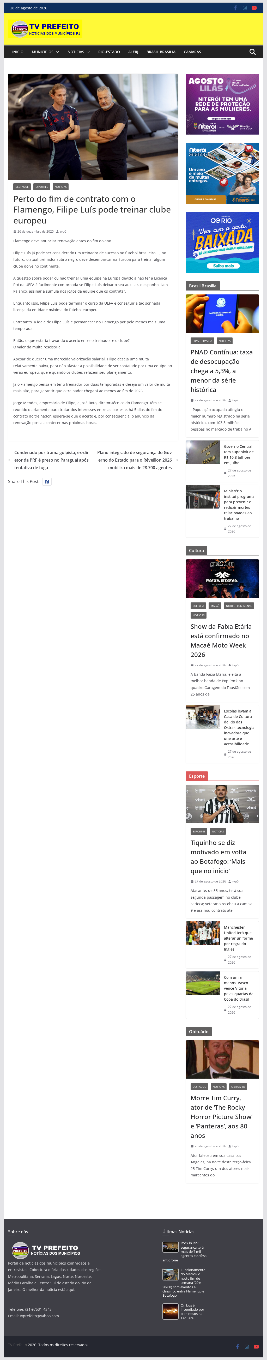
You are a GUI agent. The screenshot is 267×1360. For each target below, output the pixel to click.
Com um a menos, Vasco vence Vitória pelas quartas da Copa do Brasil (238, 988)
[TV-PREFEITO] (45, 1244)
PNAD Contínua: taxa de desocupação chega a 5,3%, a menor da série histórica (222, 371)
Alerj (133, 51)
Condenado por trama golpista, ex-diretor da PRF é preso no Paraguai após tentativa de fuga (51, 460)
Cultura (198, 606)
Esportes (41, 187)
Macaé (215, 606)
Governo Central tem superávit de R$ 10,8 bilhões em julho (239, 454)
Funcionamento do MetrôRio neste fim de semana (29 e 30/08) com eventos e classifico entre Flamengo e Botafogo (183, 1283)
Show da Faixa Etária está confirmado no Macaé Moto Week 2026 (221, 640)
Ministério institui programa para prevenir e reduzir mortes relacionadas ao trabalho (239, 504)
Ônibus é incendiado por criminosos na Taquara (192, 1311)
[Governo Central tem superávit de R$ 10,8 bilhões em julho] (203, 461)
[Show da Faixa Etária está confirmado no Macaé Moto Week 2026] (222, 578)
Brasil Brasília (161, 51)
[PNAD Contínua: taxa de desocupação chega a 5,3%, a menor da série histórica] (222, 313)
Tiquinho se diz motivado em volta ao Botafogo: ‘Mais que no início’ (218, 856)
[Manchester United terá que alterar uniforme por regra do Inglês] (203, 944)
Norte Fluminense (239, 606)
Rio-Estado (109, 51)
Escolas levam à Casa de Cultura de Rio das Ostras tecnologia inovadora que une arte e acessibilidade (239, 727)
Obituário (238, 1087)
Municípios (42, 51)
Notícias (76, 51)
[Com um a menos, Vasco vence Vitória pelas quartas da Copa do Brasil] (203, 994)
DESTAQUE (22, 187)
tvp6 (63, 231)
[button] (56, 52)
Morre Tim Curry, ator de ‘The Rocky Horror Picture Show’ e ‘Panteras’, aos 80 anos (221, 1116)
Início (17, 51)
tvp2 (235, 400)
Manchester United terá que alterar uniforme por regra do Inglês (238, 938)
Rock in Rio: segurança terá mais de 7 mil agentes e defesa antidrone (184, 1251)
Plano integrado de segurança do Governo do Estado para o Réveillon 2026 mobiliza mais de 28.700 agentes (134, 460)
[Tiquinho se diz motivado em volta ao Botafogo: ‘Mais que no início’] (222, 804)
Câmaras (192, 51)
